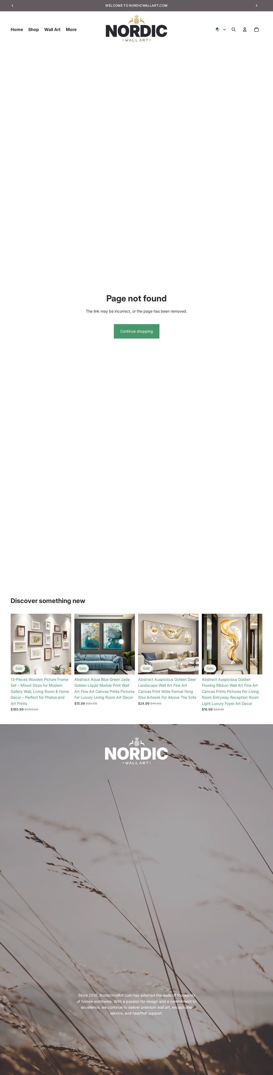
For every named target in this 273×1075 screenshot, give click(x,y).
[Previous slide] (16, 644)
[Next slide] (65, 644)
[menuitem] (71, 29)
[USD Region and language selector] (221, 29)
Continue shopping (136, 331)
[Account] (245, 29)
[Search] (233, 29)
